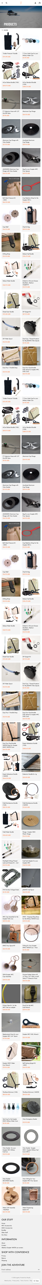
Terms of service (25, 1280)
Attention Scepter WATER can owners (12, 1248)
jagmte (17, 1277)
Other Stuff (5, 1232)
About (3, 1243)
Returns (4, 1258)
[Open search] (6, 3)
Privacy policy (15, 1280)
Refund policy (7, 1280)
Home (3, 1223)
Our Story (4, 1235)
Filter (6, 30)
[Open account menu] (35, 3)
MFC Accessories (7, 1226)
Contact (4, 1245)
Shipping (4, 1260)
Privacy (4, 1256)
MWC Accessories (7, 1228)
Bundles (4, 1230)
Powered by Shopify (25, 1277)
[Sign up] (38, 1269)
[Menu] (2, 3)
